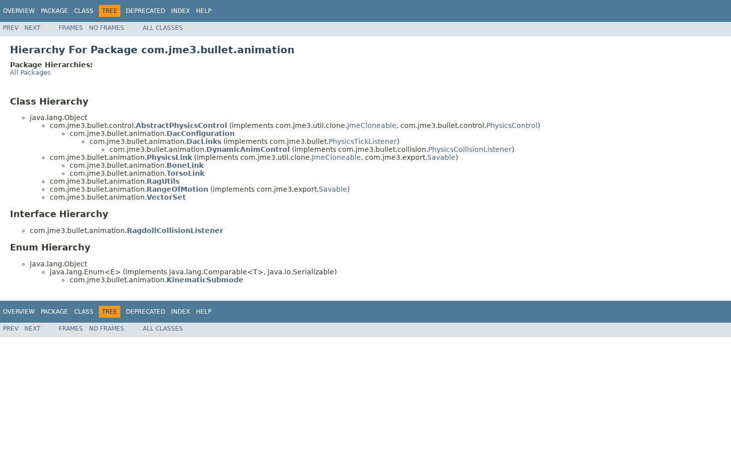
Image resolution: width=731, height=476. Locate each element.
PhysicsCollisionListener (470, 149)
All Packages (30, 72)
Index (180, 10)
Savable (441, 157)
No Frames (106, 27)
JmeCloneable (371, 125)
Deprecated (145, 10)
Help (203, 10)
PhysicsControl (512, 125)
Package (54, 10)
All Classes (163, 27)
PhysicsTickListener (363, 141)
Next (32, 27)
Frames (71, 27)
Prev (10, 27)
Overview (19, 10)
